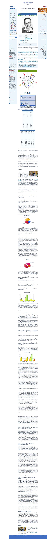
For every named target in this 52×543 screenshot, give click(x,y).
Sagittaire (29, 38)
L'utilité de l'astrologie (11, 63)
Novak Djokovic (35, 51)
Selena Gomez (30, 60)
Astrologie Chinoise (22, 40)
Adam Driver (44, 53)
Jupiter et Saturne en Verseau (12, 87)
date (33, 66)
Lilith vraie (23, 103)
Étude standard (44, 27)
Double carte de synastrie (12, 53)
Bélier (31, 38)
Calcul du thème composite (12, 54)
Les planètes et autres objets (12, 66)
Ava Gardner (31, 52)
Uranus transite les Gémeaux (12, 84)
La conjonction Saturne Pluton (12, 88)
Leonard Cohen (44, 56)
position (29, 66)
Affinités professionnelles (12, 52)
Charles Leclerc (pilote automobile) (28, 61)
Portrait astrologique (43, 16)
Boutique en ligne (33, 535)
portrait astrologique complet (33, 532)
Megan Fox (19, 51)
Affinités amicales (11, 51)
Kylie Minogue (19, 52)
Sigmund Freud (27, 51)
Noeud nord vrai (23, 102)
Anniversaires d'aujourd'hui (43, 46)
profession (24, 66)
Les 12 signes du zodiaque (12, 65)
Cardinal (29, 39)
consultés (30, 67)
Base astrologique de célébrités (23, 64)
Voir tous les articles (12, 67)
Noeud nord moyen (28, 102)
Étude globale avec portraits (42, 28)
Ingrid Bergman (21, 62)
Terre (25, 39)
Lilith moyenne (26, 103)
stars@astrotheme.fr (20, 48)
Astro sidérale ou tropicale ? (12, 64)
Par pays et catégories (43, 45)
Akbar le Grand (24, 58)
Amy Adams (44, 50)
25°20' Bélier (26, 37)
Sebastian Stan (44, 55)
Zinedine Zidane (44, 51)
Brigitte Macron (31, 51)
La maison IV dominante (12, 77)
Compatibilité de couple (12, 48)
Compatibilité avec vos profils (33, 15)
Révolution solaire (11, 58)
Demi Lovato (44, 54)
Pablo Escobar (21, 61)
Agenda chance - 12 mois (43, 31)
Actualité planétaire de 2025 (12, 85)
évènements (25, 65)
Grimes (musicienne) (23, 52)
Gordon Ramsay (44, 57)
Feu (27, 39)
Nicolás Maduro (20, 58)
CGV (20, 535)
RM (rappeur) (44, 52)
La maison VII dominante (12, 80)
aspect (27, 66)
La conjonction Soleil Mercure (12, 72)
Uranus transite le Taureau (12, 90)
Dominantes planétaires (43, 47)
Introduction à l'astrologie (12, 62)
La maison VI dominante (12, 79)
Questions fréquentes (16, 535)
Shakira (36, 54)
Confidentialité (23, 535)
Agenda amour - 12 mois (43, 30)
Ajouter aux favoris (21, 15)
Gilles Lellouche (25, 62)
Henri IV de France (29, 62)
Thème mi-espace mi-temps (12, 55)
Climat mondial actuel (11, 83)
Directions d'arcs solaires (12, 60)
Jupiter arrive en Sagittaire (12, 89)
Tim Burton (28, 52)
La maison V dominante (12, 78)
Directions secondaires (12, 59)
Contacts (12, 535)
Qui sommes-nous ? (27, 535)
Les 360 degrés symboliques (12, 46)
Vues (24, 42)
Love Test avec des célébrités (12, 50)
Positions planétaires (43, 48)
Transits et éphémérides (12, 57)
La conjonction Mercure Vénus (12, 71)
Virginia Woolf (34, 61)
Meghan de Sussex (23, 51)
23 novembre (28, 34)
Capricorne (26, 38)
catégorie (31, 66)
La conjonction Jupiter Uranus (12, 86)
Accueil (10, 535)
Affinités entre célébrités (12, 49)
